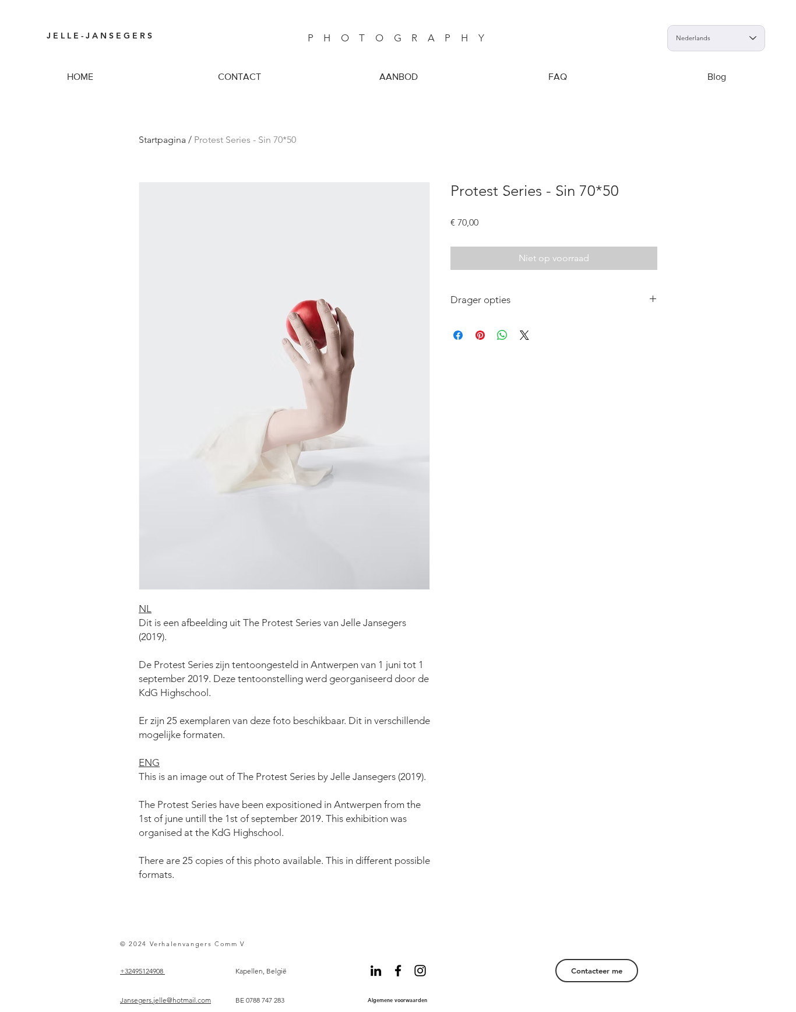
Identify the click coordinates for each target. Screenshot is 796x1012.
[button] (398, 77)
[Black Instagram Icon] (420, 970)
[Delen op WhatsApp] (502, 335)
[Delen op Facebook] (458, 335)
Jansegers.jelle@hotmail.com (165, 1000)
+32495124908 (142, 971)
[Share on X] (524, 335)
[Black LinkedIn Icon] (375, 970)
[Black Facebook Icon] (398, 970)
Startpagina (162, 139)
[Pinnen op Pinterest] (480, 335)
